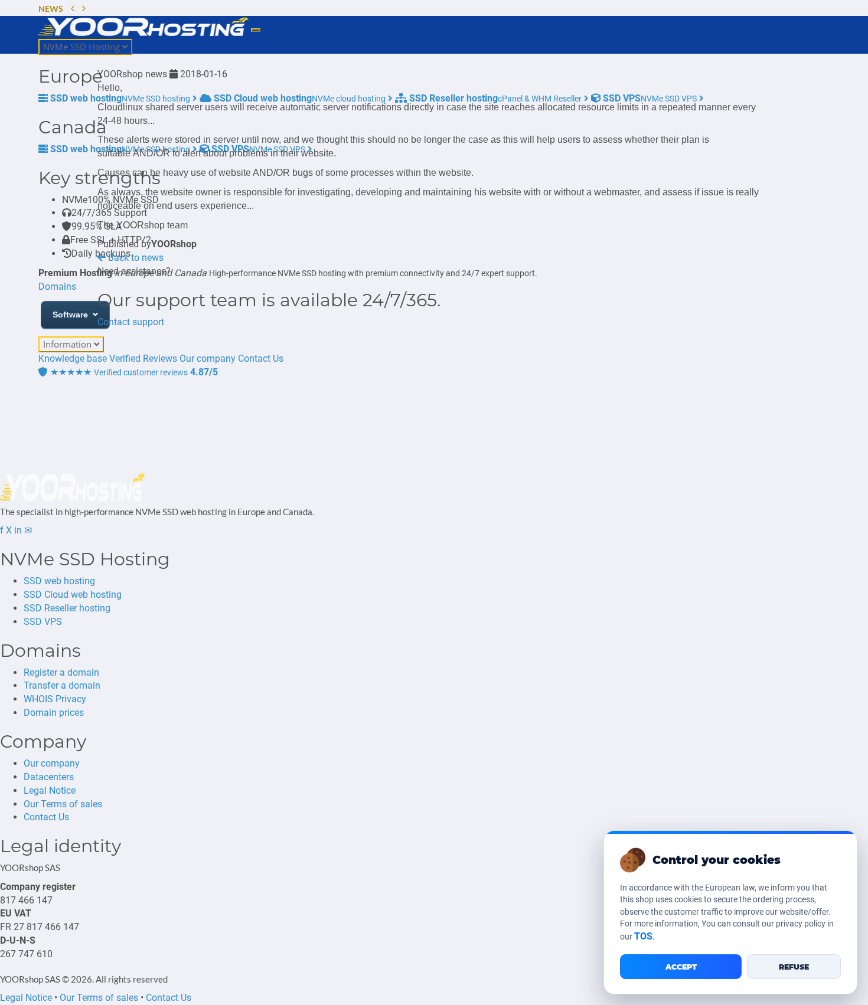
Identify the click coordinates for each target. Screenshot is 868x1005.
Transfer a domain (62, 685)
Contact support (130, 322)
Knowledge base (72, 358)
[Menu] (255, 30)
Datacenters (49, 777)
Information (68, 344)
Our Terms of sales (63, 804)
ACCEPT (681, 967)
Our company (52, 763)
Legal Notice (50, 790)
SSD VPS (43, 621)
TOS (643, 936)
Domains (57, 286)
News (50, 9)
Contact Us (46, 817)
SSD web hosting (59, 581)
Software (70, 314)
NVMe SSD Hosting (82, 47)
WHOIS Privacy (55, 699)
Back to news (135, 257)
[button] (72, 9)
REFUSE (794, 967)
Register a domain (61, 672)
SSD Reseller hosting (67, 608)
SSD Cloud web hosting (73, 594)
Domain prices (54, 712)
